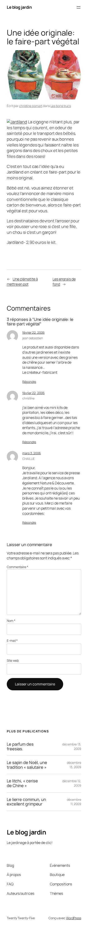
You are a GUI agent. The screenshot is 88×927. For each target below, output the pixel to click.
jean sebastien (32, 338)
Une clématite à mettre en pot (22, 282)
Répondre (29, 382)
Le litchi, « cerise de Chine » (22, 783)
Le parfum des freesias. (20, 746)
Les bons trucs (61, 106)
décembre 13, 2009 (74, 764)
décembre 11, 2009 (74, 801)
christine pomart (30, 106)
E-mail (12, 640)
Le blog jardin (19, 7)
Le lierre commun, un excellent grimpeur (26, 801)
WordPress (73, 918)
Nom (11, 620)
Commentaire (17, 567)
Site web (13, 660)
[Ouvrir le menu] (78, 7)
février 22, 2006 (33, 332)
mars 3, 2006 (31, 453)
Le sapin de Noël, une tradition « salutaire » (27, 764)
